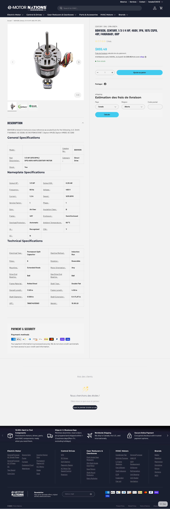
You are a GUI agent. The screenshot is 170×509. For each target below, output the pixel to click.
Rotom (157, 468)
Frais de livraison (101, 53)
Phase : (46, 203)
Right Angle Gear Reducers (93, 458)
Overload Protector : (17, 222)
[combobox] (99, 8)
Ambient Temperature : (52, 222)
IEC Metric (40, 467)
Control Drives (68, 451)
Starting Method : (58, 253)
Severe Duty (26, 455)
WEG (156, 475)
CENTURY (98, 26)
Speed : (46, 196)
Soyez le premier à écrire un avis (85, 407)
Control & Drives (34, 15)
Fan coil (118, 481)
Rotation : (55, 261)
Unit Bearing (134, 475)
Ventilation (134, 481)
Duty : (11, 209)
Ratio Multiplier (92, 478)
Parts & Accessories (88, 15)
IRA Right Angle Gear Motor (92, 464)
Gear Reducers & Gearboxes (60, 15)
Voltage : (46, 189)
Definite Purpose (122, 458)
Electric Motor (14, 15)
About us (123, 2)
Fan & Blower (120, 468)
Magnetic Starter (67, 465)
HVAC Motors (106, 15)
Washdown (26, 468)
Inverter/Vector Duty (42, 456)
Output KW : (48, 183)
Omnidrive (158, 465)
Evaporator (120, 478)
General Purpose (136, 455)
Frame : (12, 216)
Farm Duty (11, 474)
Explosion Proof (28, 465)
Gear (38, 474)
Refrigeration (135, 471)
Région (124, 102)
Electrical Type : (15, 253)
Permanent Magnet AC (41, 462)
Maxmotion (159, 462)
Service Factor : (15, 203)
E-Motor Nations (17, 506)
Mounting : (13, 267)
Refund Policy (132, 506)
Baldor (157, 455)
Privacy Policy (120, 506)
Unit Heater (134, 478)
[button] (161, 8)
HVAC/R (133, 458)
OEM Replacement (135, 463)
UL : (10, 229)
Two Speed (11, 470)
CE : (11, 236)
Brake (39, 470)
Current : (13, 196)
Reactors (64, 475)
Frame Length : (57, 290)
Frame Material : (15, 283)
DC (8, 467)
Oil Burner (133, 468)
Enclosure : (47, 216)
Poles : (12, 261)
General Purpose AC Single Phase (13, 456)
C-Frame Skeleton (119, 463)
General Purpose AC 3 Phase (13, 462)
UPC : (11, 303)
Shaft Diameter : (16, 297)
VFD (62, 455)
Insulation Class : (50, 209)
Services (133, 2)
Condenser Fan (121, 455)
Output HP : (14, 183)
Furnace (25, 462)
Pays (97, 102)
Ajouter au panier (139, 72)
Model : (12, 150)
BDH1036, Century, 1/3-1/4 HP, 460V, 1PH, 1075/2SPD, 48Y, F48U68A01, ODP (28, 20)
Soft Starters (65, 462)
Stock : (12, 167)
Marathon (158, 458)
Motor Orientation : (58, 267)
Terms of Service (145, 506)
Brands (122, 15)
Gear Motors (91, 469)
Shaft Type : (55, 283)
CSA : (45, 229)
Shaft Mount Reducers (91, 474)
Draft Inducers (121, 471)
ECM (117, 475)
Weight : (54, 303)
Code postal (153, 102)
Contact (142, 2)
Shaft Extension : (58, 297)
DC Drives (64, 458)
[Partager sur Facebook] (105, 84)
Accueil (9, 20)
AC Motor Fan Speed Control (66, 470)
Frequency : (14, 189)
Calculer (107, 114)
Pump (24, 458)
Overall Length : (15, 290)
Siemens (158, 472)
